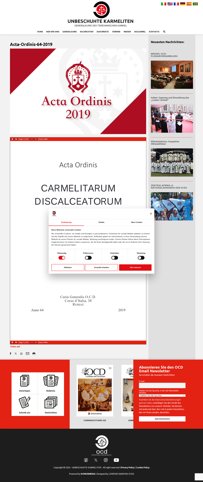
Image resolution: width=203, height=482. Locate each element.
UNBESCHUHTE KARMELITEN (101, 21)
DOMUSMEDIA (88, 474)
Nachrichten (86, 32)
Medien (127, 32)
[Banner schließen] (151, 213)
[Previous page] (12, 139)
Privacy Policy (128, 467)
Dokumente (103, 32)
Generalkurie (69, 32)
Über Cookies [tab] (136, 222)
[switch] (88, 258)
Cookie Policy (143, 467)
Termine (116, 32)
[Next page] (16, 139)
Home (40, 32)
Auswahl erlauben (101, 268)
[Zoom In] (35, 139)
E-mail (141, 381)
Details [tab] (101, 222)
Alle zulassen (135, 268)
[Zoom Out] (32, 139)
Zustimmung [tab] (66, 222)
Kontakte (154, 32)
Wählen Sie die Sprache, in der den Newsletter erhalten (159, 392)
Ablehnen (68, 268)
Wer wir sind (52, 32)
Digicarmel (140, 32)
